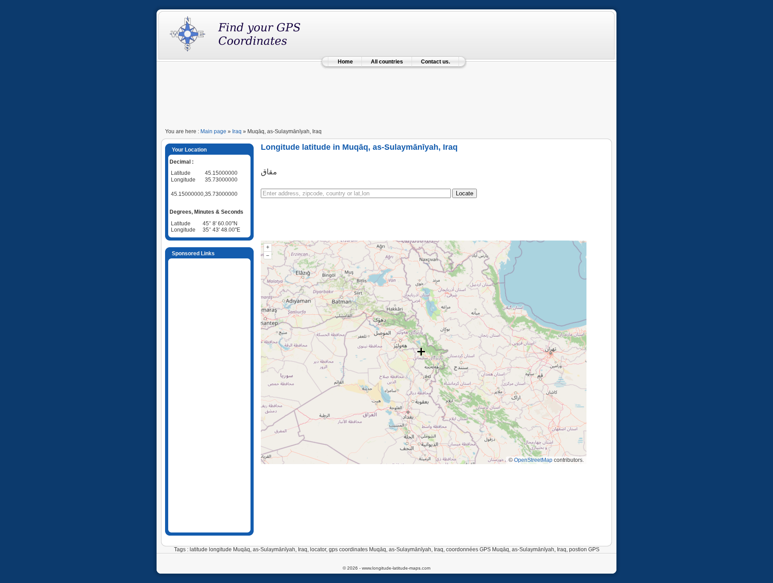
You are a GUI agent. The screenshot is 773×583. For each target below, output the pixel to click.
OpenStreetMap (533, 460)
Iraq (237, 131)
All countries (387, 62)
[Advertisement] (386, 95)
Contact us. (435, 62)
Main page (213, 131)
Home (345, 62)
